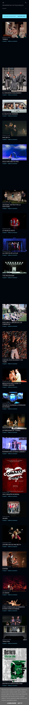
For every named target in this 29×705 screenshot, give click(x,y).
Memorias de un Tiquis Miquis (12, 5)
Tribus (5, 39)
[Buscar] (26, 2)
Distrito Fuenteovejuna (12, 683)
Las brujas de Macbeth (11, 544)
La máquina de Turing (11, 430)
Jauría (5, 518)
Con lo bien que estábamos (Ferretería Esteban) (13, 608)
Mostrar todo (21, 16)
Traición (6, 641)
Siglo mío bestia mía (10, 161)
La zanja (5, 593)
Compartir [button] (4, 41)
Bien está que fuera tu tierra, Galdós (11, 384)
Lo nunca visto (8, 230)
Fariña (5, 568)
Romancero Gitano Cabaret (14, 451)
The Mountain (8, 275)
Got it (20, 703)
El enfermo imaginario (11, 93)
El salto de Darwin (10, 114)
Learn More (11, 703)
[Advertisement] (14, 54)
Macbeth (6, 137)
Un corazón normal (10, 494)
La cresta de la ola (10, 253)
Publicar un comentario (12, 41)
